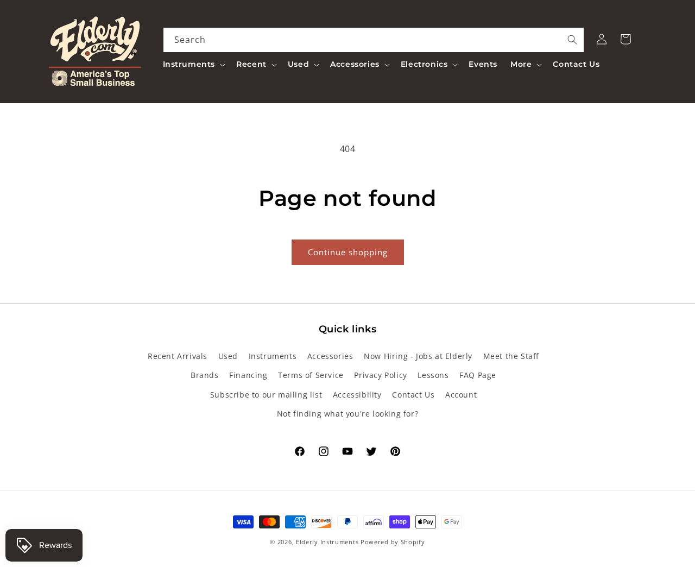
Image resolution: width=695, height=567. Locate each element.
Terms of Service (311, 375)
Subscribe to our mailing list (266, 394)
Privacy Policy (380, 375)
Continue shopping (348, 252)
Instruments (273, 356)
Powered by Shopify (393, 542)
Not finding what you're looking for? (348, 413)
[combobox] (373, 40)
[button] (193, 64)
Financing (248, 375)
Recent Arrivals (177, 356)
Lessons (433, 375)
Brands (205, 375)
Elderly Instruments (327, 542)
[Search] (572, 40)
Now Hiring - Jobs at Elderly (418, 356)
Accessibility (357, 394)
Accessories (330, 356)
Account (461, 394)
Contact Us (413, 394)
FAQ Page (477, 375)
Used (228, 356)
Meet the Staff (511, 356)
